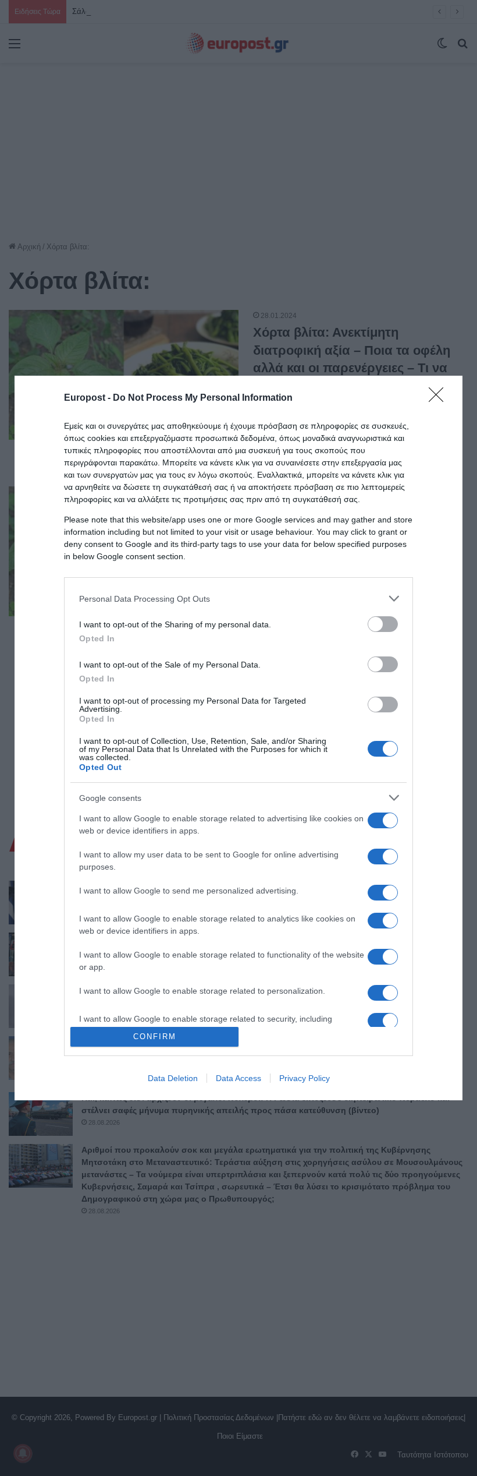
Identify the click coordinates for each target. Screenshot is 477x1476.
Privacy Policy (304, 1078)
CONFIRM (154, 1036)
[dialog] (238, 738)
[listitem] (238, 598)
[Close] (440, 398)
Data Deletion (173, 1078)
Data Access (238, 1078)
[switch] (383, 624)
